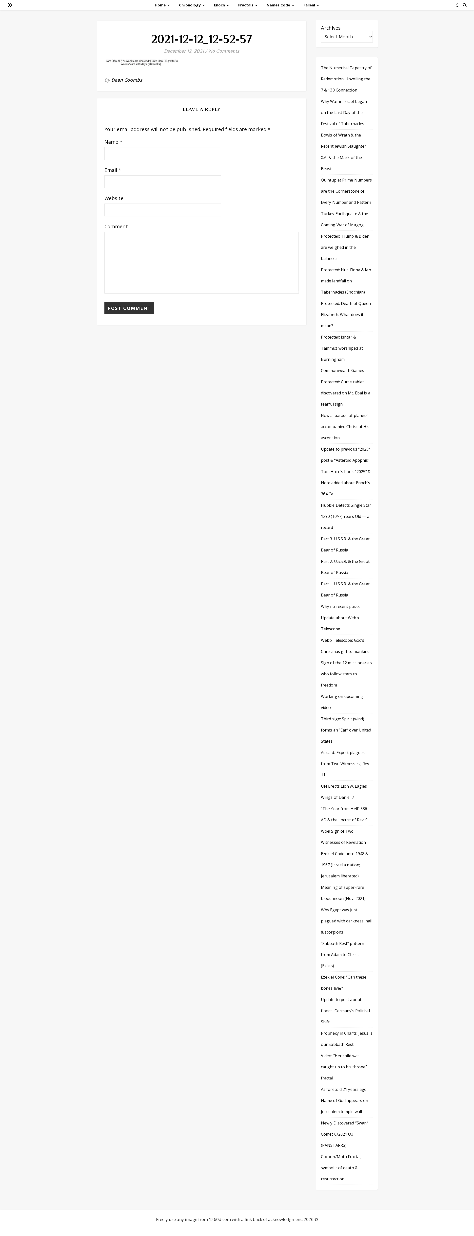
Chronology (190, 4)
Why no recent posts (340, 606)
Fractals (245, 4)
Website (113, 198)
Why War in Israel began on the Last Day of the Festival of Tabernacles (344, 112)
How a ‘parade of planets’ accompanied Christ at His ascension (345, 426)
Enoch (219, 4)
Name (113, 141)
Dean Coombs (126, 80)
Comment (116, 226)
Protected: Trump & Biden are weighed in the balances (345, 247)
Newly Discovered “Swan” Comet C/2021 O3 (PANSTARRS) (344, 1134)
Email (112, 170)
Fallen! (309, 4)
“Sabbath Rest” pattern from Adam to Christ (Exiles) (342, 954)
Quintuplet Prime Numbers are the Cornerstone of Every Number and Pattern (346, 191)
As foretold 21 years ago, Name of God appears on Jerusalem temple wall (344, 1100)
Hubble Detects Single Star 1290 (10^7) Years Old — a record (346, 516)
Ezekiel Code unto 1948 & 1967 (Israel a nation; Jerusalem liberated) (344, 865)
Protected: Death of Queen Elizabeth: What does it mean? (346, 314)
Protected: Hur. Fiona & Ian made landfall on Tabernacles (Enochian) (346, 281)
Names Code (278, 4)
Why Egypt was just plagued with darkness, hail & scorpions (346, 921)
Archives (331, 28)
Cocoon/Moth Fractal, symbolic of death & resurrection (341, 1168)
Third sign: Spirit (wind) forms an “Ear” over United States (346, 730)
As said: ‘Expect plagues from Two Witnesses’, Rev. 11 (345, 764)
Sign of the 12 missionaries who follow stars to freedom (346, 674)
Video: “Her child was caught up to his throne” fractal (344, 1067)
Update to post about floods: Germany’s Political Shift (345, 1011)
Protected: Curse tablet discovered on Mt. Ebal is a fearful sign (345, 393)
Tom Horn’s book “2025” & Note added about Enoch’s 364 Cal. (346, 483)
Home (160, 4)
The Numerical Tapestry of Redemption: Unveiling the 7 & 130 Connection (346, 79)
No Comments (224, 51)
